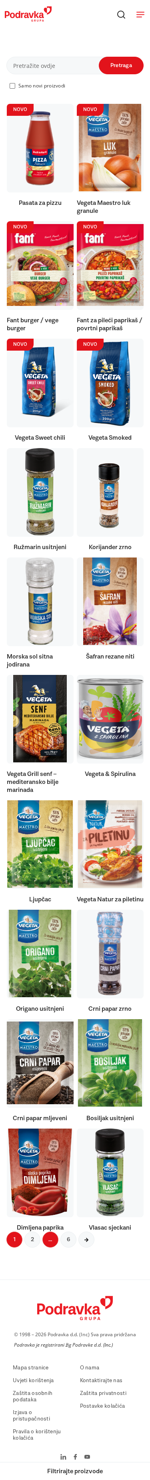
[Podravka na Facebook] (75, 1457)
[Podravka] (28, 19)
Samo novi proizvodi (41, 85)
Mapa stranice (31, 1368)
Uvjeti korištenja (33, 1380)
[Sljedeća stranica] (86, 1240)
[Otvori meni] (140, 14)
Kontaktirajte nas (101, 1380)
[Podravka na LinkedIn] (63, 1457)
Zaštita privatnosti (103, 1393)
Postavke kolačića (102, 1406)
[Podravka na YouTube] (87, 1457)
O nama (90, 1368)
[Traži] (121, 14)
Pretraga (121, 65)
